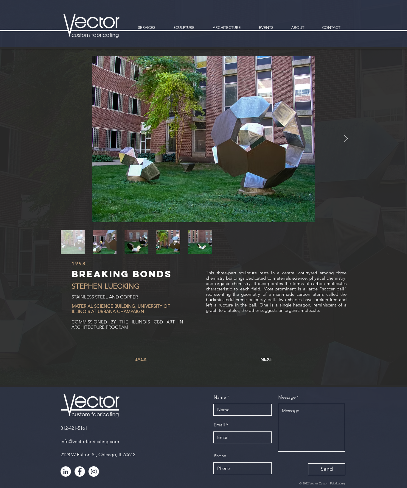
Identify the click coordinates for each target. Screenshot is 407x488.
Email (219, 425)
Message (287, 397)
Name (220, 397)
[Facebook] (79, 471)
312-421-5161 (73, 428)
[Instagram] (93, 471)
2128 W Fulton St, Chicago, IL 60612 (97, 454)
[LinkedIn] (65, 471)
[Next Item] (346, 139)
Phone (220, 455)
